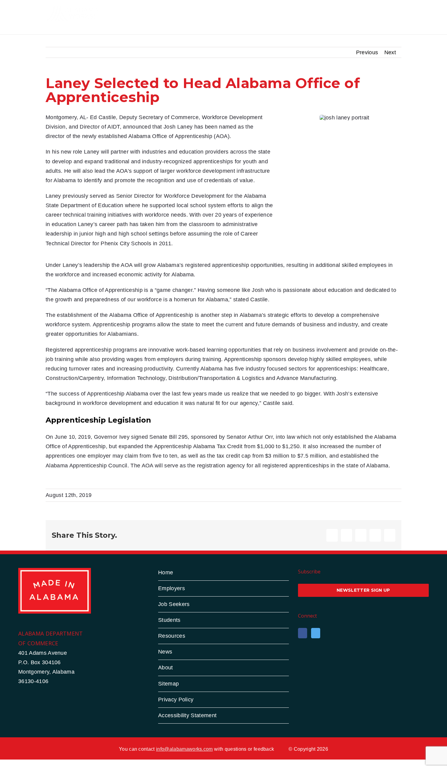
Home (165, 572)
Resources (171, 636)
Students (169, 620)
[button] (392, 13)
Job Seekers (174, 604)
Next (390, 52)
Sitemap (168, 684)
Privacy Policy (175, 699)
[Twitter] (315, 633)
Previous (367, 52)
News (165, 652)
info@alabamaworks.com (184, 749)
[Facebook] (302, 633)
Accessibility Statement (187, 715)
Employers (171, 588)
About (165, 667)
